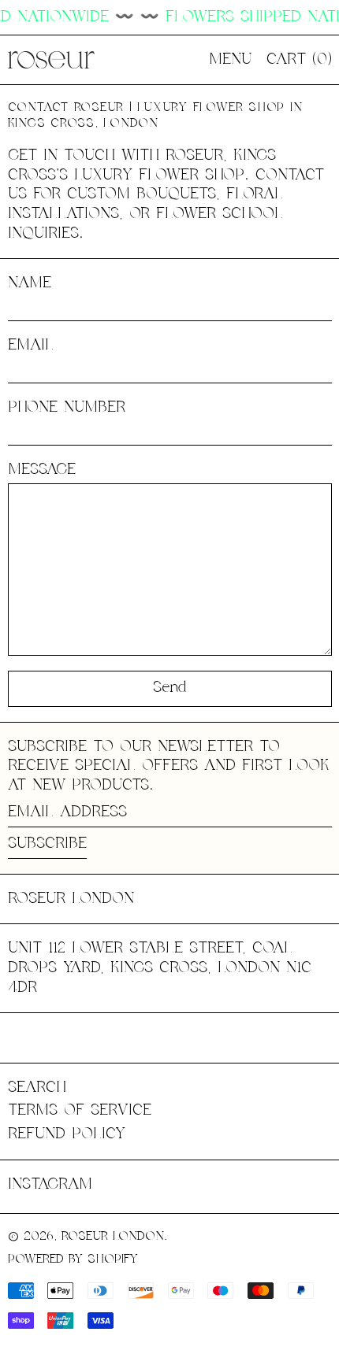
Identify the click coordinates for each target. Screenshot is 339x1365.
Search (37, 1087)
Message (42, 469)
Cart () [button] (299, 59)
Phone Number (66, 407)
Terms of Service (79, 1110)
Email (31, 345)
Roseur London (71, 898)
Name (29, 283)
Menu (230, 59)
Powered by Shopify (73, 1259)
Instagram (50, 1184)
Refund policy (66, 1133)
